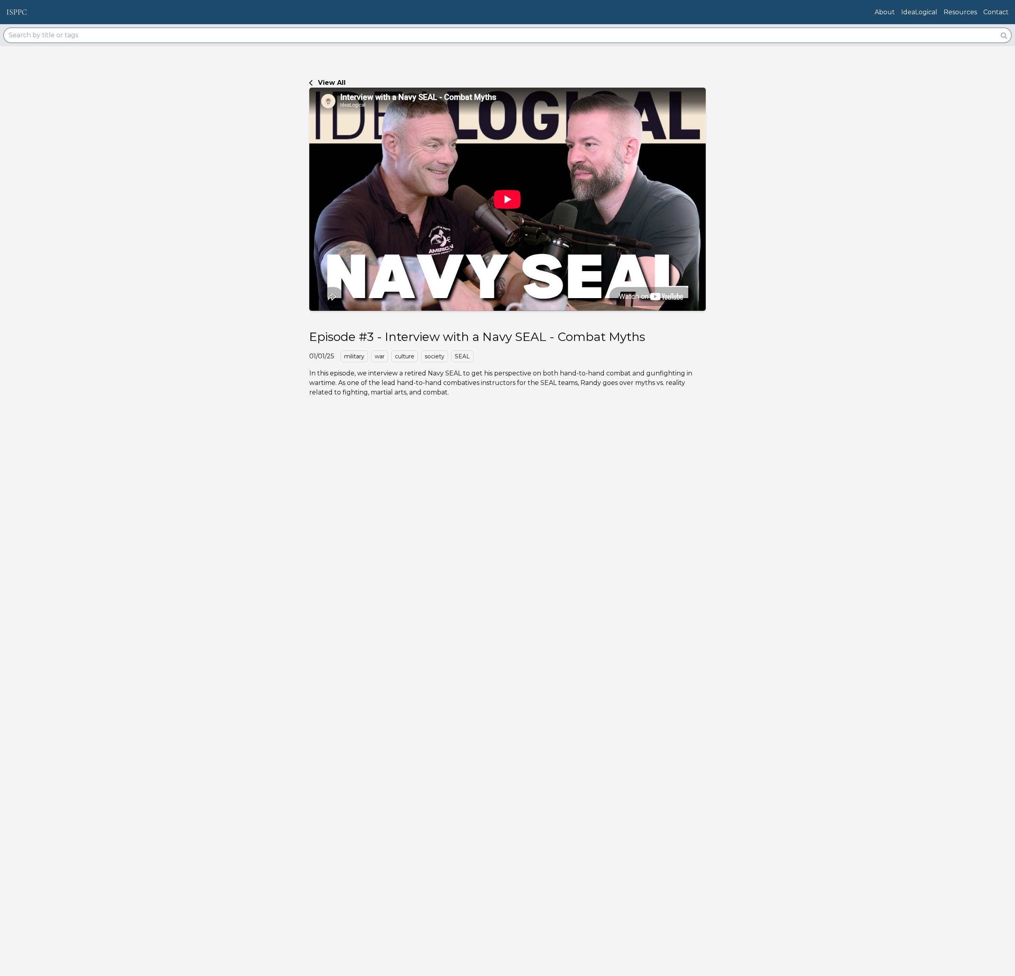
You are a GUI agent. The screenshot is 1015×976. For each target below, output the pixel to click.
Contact (996, 12)
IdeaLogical (919, 12)
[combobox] (507, 35)
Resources (960, 12)
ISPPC (16, 12)
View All (332, 82)
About (885, 12)
